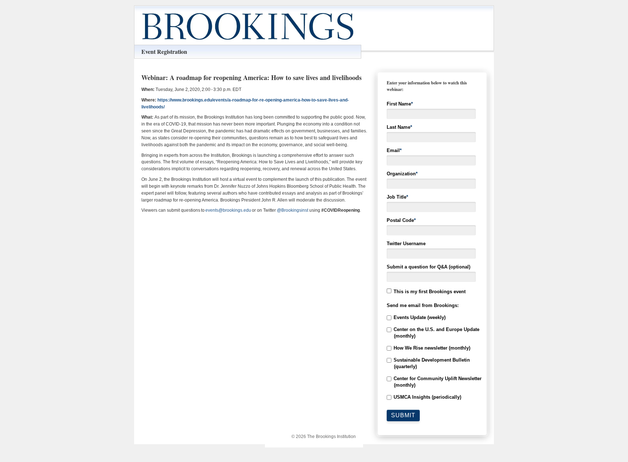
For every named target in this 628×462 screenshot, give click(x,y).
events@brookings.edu (228, 210)
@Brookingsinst (292, 210)
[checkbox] (432, 357)
